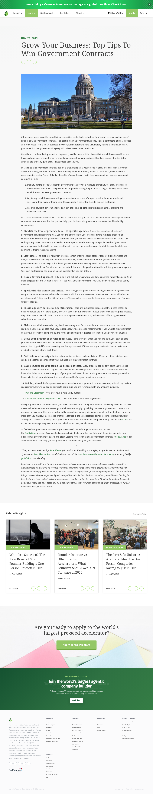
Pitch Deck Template (77, 730)
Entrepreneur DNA (77, 738)
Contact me (120, 437)
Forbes (124, 419)
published (26, 458)
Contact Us (49, 780)
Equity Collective (127, 730)
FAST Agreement (126, 736)
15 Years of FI (49, 771)
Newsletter (75, 749)
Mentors (99, 722)
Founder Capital (126, 724)
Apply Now (49, 722)
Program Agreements (128, 738)
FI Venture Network (127, 722)
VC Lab (48, 730)
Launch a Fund (126, 727)
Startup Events (76, 722)
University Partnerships (53, 738)
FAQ (47, 777)
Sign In (143, 13)
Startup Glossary (76, 727)
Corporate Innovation (52, 736)
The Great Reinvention (52, 774)
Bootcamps (49, 727)
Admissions (49, 733)
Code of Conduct (139, 789)
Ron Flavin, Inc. (42, 454)
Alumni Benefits (101, 730)
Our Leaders (49, 766)
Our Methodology (50, 763)
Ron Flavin (55, 450)
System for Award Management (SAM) (43, 398)
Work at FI (49, 758)
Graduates (100, 724)
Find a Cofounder (76, 746)
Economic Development (52, 741)
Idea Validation (76, 736)
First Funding (75, 744)
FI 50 (98, 727)
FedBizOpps (30, 433)
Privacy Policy (129, 789)
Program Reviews (101, 733)
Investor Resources (127, 733)
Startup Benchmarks (77, 741)
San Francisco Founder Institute (96, 454)
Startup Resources (77, 724)
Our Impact (49, 760)
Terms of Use (119, 789)
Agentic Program (50, 724)
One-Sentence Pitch (77, 733)
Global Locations (50, 769)
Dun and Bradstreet (34, 393)
